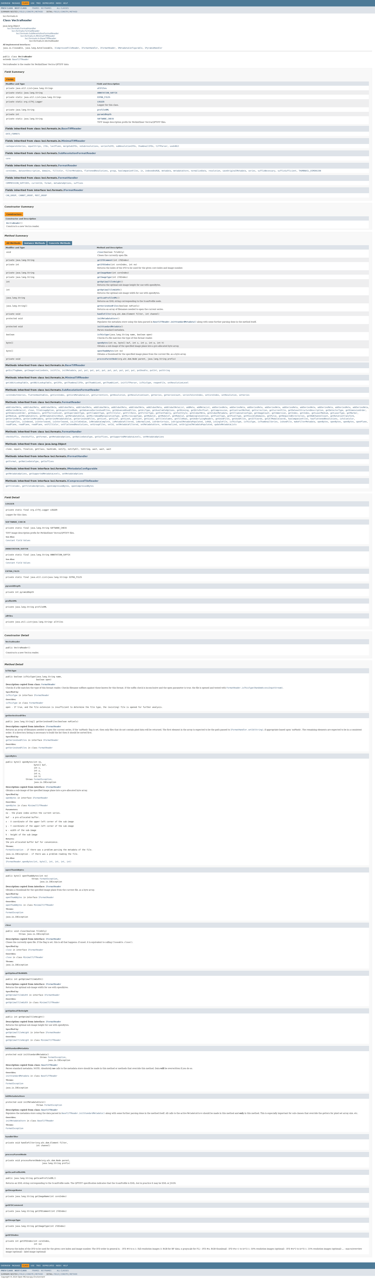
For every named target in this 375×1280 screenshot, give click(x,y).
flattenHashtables (38, 395)
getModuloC (150, 416)
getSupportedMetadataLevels (125, 437)
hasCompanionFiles (128, 171)
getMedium (11, 416)
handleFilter (104, 314)
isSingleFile (220, 421)
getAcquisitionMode (66, 410)
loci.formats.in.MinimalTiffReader (38, 36)
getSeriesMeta (13, 419)
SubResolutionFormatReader (77, 153)
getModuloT (164, 416)
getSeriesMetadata (33, 419)
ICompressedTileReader (66, 48)
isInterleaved (42, 421)
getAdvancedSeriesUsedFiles (95, 410)
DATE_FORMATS (13, 134)
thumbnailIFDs (145, 146)
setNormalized (169, 424)
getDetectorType (334, 410)
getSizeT (113, 419)
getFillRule (129, 413)
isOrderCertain (160, 421)
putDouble (142, 370)
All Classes (63, 8)
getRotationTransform (342, 416)
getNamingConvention (197, 416)
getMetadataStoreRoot (51, 416)
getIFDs (58, 382)
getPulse (271, 416)
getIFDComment (104, 260)
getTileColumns (164, 419)
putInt (153, 370)
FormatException (42, 779)
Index (58, 3)
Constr (29, 12)
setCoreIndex (212, 395)
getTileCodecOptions (33, 486)
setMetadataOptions (153, 437)
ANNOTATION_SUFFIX (107, 93)
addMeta (190, 407)
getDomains (34, 413)
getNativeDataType (82, 437)
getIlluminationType (241, 413)
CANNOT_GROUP (26, 195)
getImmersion (279, 413)
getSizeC (101, 419)
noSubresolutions (89, 146)
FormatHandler (68, 177)
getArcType (144, 410)
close (100, 252)
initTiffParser (129, 382)
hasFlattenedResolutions (323, 419)
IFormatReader (107, 48)
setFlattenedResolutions (74, 424)
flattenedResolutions (96, 171)
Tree (38, 3)
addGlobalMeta (13, 407)
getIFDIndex (103, 264)
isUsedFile (286, 421)
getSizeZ (148, 419)
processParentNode (107, 359)
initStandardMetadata (109, 326)
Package (16, 3)
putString (164, 370)
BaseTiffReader (20, 59)
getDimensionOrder (355, 410)
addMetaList (203, 407)
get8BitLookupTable (40, 382)
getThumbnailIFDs (73, 382)
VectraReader (13, 223)
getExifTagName (14, 370)
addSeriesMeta (219, 407)
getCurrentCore (99, 395)
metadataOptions (62, 183)
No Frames (46, 8)
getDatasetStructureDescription (305, 410)
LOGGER (100, 102)
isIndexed (27, 421)
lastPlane (55, 146)
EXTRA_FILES (103, 97)
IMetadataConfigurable (130, 48)
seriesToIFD (107, 146)
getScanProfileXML (107, 298)
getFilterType (145, 413)
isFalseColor (347, 419)
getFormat (41, 437)
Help (65, 3)
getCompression (219, 410)
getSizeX (125, 419)
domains (46, 171)
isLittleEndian (78, 421)
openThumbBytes (105, 351)
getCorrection (259, 410)
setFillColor (51, 424)
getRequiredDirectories (292, 416)
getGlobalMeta (197, 413)
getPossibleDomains (254, 416)
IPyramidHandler (153, 48)
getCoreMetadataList (78, 395)
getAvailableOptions (163, 410)
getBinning (183, 410)
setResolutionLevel (178, 382)
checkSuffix (12, 437)
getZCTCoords (255, 419)
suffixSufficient (287, 171)
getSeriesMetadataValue (58, 419)
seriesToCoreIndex (193, 395)
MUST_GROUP (41, 195)
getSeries (156, 395)
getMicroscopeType (132, 416)
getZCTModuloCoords (275, 419)
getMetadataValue (74, 416)
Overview (5, 3)
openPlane (361, 421)
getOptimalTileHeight (109, 282)
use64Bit (174, 146)
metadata (166, 171)
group (113, 171)
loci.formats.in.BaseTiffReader (40, 38)
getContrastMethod (239, 410)
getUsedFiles (222, 419)
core (8, 158)
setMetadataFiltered (127, 424)
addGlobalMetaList (174, 407)
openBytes (102, 343)
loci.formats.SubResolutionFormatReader (37, 33)
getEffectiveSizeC (52, 413)
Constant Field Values (18, 540)
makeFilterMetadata (304, 421)
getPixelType (218, 416)
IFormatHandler (89, 48)
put (80, 370)
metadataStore (181, 171)
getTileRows (180, 419)
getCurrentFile (277, 410)
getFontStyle (180, 413)
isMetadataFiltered (122, 421)
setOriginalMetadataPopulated (195, 424)
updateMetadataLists (225, 424)
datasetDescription (29, 171)
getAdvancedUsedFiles (124, 410)
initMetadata (69, 370)
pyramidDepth (104, 114)
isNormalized (143, 421)
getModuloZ (178, 416)
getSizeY (137, 419)
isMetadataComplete (99, 421)
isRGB (208, 421)
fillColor (58, 171)
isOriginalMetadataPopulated (187, 421)
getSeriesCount (172, 395)
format (47, 183)
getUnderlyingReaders (201, 419)
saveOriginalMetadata (234, 171)
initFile (55, 370)
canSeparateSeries (16, 146)
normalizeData (198, 171)
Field (21, 12)
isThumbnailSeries (268, 421)
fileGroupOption (45, 410)
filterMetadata (73, 171)
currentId (36, 183)
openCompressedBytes (58, 486)
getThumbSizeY (110, 382)
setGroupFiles (97, 424)
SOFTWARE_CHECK (105, 119)
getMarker (352, 413)
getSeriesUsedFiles (107, 306)
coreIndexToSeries (16, 395)
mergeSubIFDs (70, 146)
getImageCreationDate (36, 370)
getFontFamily (163, 413)
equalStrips (34, 146)
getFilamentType (95, 413)
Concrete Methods (59, 243)
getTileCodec (13, 486)
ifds (45, 146)
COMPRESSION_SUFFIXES (17, 183)
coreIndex (11, 171)
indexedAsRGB (152, 171)
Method (39, 12)
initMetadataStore (107, 318)
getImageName (104, 273)
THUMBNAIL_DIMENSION (310, 171)
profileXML (103, 110)
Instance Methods (34, 243)
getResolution (117, 395)
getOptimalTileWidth (108, 290)
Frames (35, 8)
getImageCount (261, 413)
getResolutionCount (138, 395)
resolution (214, 171)
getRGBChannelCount (317, 416)
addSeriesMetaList (16, 410)
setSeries (244, 395)
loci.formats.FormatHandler (21, 28)
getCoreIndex (57, 395)
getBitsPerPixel (199, 410)
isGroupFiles (13, 421)
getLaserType (337, 413)
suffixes (78, 183)
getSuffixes (101, 437)
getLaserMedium (320, 413)
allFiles (102, 88)
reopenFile (159, 382)
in (141, 171)
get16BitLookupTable (17, 382)
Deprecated (48, 3)
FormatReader (67, 165)
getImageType (104, 277)
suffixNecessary (266, 171)
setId (111, 424)
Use (32, 3)
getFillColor (113, 413)
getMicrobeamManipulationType (103, 416)
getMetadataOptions (59, 437)
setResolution (229, 395)
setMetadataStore (149, 424)
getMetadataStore (28, 416)
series (251, 171)
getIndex (293, 413)
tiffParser (161, 146)
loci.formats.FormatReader (26, 31)
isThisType (103, 334)
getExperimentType (74, 413)
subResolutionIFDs (126, 146)
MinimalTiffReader (73, 141)
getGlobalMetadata (217, 413)
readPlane (11, 424)
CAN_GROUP (11, 195)
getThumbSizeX (93, 382)
